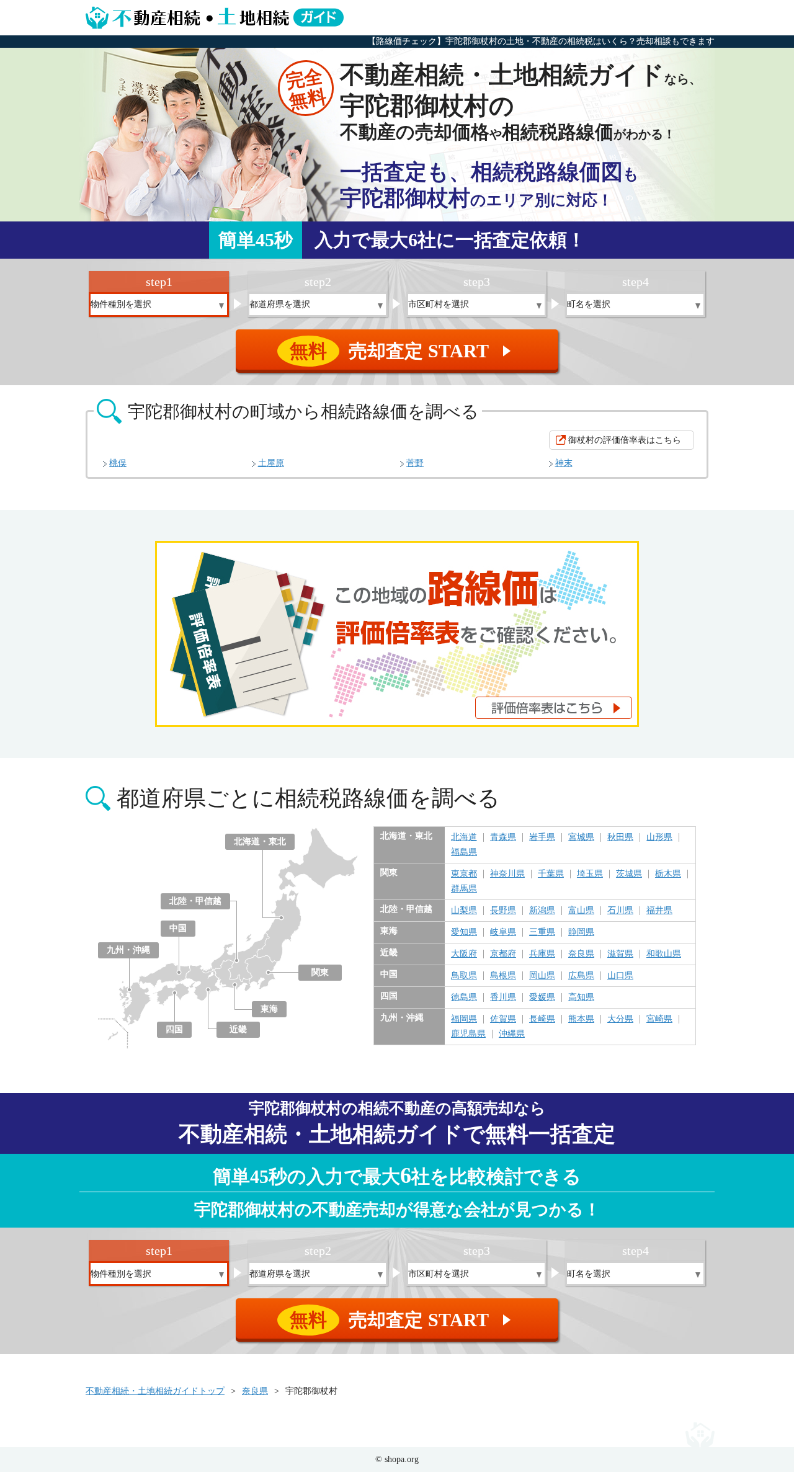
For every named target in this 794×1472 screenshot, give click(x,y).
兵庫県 (542, 954)
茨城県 (629, 874)
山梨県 (464, 910)
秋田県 (620, 837)
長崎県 (542, 1019)
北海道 (464, 837)
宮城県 (581, 837)
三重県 (542, 932)
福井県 (659, 910)
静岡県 (581, 932)
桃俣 (118, 463)
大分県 (620, 1019)
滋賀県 (620, 954)
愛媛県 (542, 997)
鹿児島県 (468, 1034)
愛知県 (464, 932)
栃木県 (668, 874)
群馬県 (464, 889)
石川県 (620, 910)
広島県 (581, 975)
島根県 (503, 975)
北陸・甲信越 (195, 901)
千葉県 (551, 874)
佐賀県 (503, 1019)
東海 (269, 1009)
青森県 (503, 837)
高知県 (581, 997)
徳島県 (464, 997)
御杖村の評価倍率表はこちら (624, 440)
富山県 (581, 910)
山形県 (659, 837)
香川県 (503, 997)
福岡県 (464, 1019)
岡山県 (542, 975)
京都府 (503, 954)
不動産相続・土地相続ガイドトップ (155, 1391)
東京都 (464, 874)
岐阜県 (503, 932)
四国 (174, 1029)
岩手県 (542, 837)
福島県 (464, 852)
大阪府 (464, 954)
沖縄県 (512, 1034)
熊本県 (581, 1019)
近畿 (238, 1029)
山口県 (620, 975)
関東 (320, 972)
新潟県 (542, 910)
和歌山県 (663, 954)
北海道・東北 (260, 841)
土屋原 (271, 463)
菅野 (415, 463)
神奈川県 (507, 874)
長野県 (503, 910)
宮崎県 (659, 1019)
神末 (564, 463)
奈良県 (581, 954)
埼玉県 (590, 874)
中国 (178, 928)
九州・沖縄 (128, 950)
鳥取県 (464, 975)
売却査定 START (402, 351)
